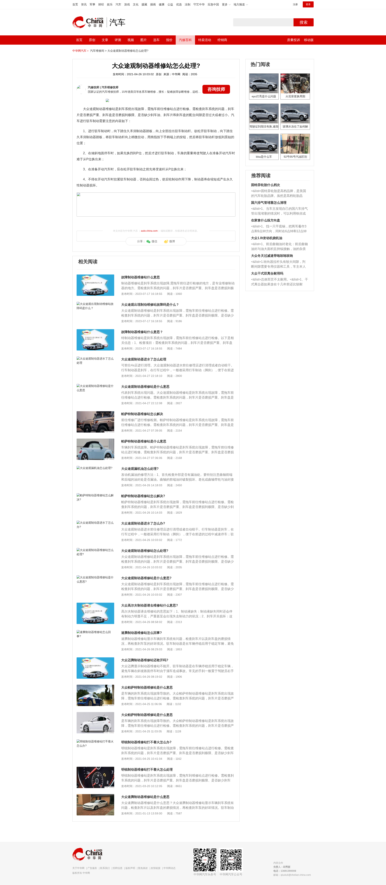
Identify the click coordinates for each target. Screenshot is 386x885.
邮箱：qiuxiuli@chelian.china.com (292, 875)
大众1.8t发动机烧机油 (266, 238)
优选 (179, 4)
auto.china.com (149, 230)
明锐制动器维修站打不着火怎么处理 (147, 769)
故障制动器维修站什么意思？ (142, 332)
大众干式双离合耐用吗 (267, 273)
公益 (170, 4)
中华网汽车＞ (80, 50)
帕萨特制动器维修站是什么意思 (143, 441)
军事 (92, 4)
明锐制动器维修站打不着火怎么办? (146, 742)
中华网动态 (169, 868)
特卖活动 (204, 40)
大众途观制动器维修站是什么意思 (145, 386)
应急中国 (213, 4)
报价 (169, 40)
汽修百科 (185, 40)
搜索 (304, 22)
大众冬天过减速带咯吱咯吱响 (272, 255)
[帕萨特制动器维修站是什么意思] (95, 440)
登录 (308, 4)
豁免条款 (143, 868)
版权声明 (130, 868)
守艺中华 (199, 4)
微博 (172, 241)
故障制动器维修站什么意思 (140, 277)
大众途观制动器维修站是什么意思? (146, 578)
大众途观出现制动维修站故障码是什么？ (150, 304)
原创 (92, 40)
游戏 (127, 4)
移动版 (309, 40)
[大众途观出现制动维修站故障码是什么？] (95, 303)
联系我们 (105, 868)
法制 (187, 4)
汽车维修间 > (98, 50)
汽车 (118, 4)
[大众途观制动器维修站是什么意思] (95, 386)
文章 (105, 40)
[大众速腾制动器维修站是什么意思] (95, 796)
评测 (118, 40)
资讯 (84, 4)
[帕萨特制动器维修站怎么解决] (95, 413)
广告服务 (92, 868)
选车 (156, 40)
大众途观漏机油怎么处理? (140, 468)
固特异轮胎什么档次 (265, 185)
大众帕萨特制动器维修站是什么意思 (147, 687)
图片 (143, 40)
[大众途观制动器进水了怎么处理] (95, 358)
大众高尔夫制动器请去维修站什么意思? (149, 605)
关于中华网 (78, 868)
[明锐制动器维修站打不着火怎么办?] (95, 741)
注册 (295, 4)
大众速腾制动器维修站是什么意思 (145, 797)
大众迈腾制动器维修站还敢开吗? (144, 660)
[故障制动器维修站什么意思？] (95, 331)
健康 (161, 4)
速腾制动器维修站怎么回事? (141, 632)
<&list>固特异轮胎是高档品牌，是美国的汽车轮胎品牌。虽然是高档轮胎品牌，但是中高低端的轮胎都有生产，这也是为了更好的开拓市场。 (278, 193)
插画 (153, 4)
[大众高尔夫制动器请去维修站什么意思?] (95, 604)
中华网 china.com (89, 22)
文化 (136, 4)
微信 (154, 241)
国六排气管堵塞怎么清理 (268, 202)
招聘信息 (117, 868)
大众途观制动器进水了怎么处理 (143, 359)
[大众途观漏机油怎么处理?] (95, 468)
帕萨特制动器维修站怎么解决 (142, 414)
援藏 (144, 4)
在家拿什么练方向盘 (265, 220)
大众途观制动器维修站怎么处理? (127, 50)
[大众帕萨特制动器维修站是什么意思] (95, 686)
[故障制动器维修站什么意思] (95, 276)
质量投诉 (293, 40)
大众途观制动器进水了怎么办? (143, 523)
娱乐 (110, 4)
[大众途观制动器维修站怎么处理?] (95, 550)
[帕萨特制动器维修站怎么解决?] (95, 495)
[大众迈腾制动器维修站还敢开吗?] (95, 659)
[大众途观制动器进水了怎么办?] (95, 522)
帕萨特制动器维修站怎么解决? (143, 496)
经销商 (222, 40)
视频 (130, 40)
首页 (75, 4)
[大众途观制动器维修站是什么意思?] (95, 577)
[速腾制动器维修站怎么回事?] (95, 632)
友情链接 (155, 868)
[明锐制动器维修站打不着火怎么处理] (95, 768)
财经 (101, 4)
